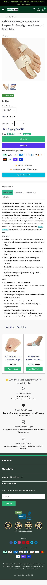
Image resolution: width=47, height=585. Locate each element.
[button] (23, 175)
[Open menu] (3, 9)
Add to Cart (23, 139)
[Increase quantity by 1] (23, 123)
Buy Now (23, 145)
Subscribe (8, 503)
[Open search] (34, 9)
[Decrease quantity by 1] (12, 123)
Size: (7, 106)
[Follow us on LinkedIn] (35, 542)
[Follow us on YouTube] (27, 542)
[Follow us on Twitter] (15, 542)
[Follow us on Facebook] (11, 542)
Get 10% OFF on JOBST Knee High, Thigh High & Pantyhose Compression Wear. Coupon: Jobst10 (23, 3)
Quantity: (5, 123)
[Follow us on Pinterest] (23, 542)
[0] (43, 9)
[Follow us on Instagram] (19, 542)
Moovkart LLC (29, 575)
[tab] (7, 192)
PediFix (5, 101)
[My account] (38, 9)
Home (5, 17)
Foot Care (12, 17)
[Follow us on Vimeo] (31, 542)
